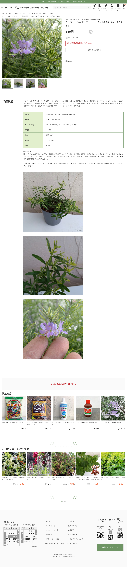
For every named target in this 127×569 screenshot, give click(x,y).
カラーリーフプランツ (15, 14)
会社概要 (71, 530)
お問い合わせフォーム (110, 547)
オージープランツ (7, 16)
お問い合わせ (72, 535)
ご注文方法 (71, 521)
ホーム (48, 521)
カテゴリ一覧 (50, 526)
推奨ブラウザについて (75, 539)
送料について (69, 61)
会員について (72, 526)
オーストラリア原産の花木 (21, 16)
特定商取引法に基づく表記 (55, 543)
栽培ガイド (50, 535)
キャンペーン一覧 (52, 530)
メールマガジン (73, 543)
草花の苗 (4, 14)
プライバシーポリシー (53, 539)
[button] (75, 443)
